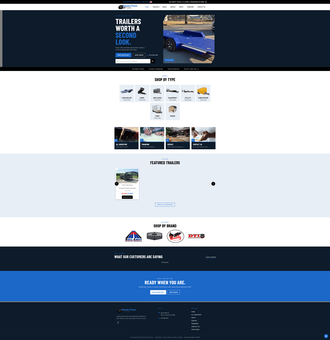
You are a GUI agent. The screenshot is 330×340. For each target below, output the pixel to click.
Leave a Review (211, 257)
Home (147, 7)
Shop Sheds (139, 55)
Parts (181, 7)
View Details (127, 197)
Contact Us (201, 7)
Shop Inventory (123, 55)
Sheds (164, 7)
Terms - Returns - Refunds (170, 337)
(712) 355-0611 (153, 55)
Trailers (156, 7)
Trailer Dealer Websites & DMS (192, 337)
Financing (190, 7)
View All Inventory (165, 205)
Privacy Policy (158, 337)
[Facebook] (118, 322)
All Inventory (196, 314)
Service (172, 7)
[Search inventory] (152, 61)
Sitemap (180, 337)
